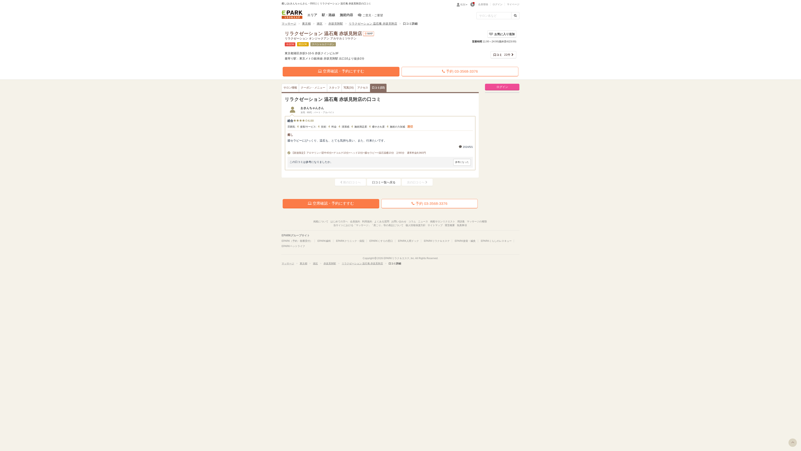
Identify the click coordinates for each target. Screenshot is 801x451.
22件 (501, 54)
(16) (349, 87)
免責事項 (462, 225)
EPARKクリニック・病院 (350, 240)
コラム (412, 221)
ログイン (497, 4)
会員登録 (483, 4)
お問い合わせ (398, 221)
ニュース (423, 221)
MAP (370, 33)
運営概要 (450, 225)
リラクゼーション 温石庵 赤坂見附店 (373, 23)
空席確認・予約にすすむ (343, 71)
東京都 (306, 23)
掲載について (320, 221)
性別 (462, 4)
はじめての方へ (339, 221)
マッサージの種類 (477, 221)
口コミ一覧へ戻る (383, 182)
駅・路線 (328, 15)
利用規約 (367, 221)
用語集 (461, 221)
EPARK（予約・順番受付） (297, 240)
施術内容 (346, 15)
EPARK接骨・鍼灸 (465, 240)
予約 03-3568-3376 (461, 71)
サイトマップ (435, 225)
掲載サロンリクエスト (442, 221)
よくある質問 (381, 221)
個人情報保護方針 (416, 225)
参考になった (462, 162)
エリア (312, 15)
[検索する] (515, 15)
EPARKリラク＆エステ (292, 14)
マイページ (513, 4)
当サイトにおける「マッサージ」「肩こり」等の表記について (368, 225)
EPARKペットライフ (293, 246)
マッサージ (289, 23)
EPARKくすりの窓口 (381, 240)
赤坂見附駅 (335, 23)
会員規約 (355, 221)
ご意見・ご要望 (373, 15)
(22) (378, 87)
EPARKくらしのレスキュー (496, 240)
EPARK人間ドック (408, 240)
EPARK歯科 (324, 240)
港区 (319, 23)
